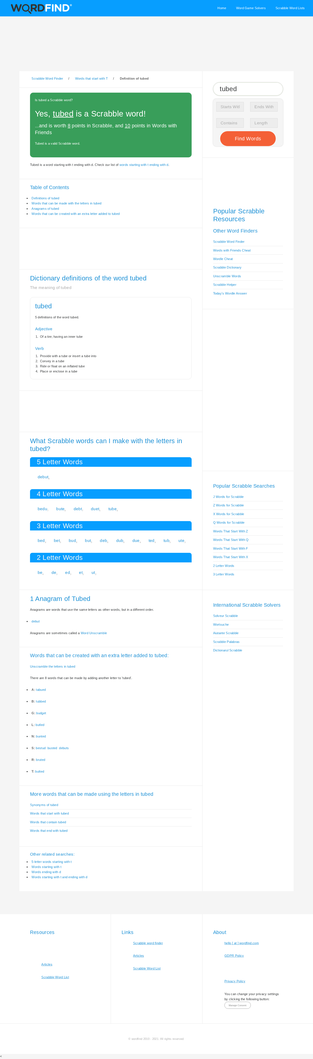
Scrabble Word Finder (229, 241)
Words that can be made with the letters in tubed (66, 203)
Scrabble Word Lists (290, 8)
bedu (42, 509)
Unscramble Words (227, 276)
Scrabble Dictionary (227, 267)
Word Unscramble (94, 633)
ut (93, 572)
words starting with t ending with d (143, 165)
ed (67, 572)
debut (43, 477)
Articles (46, 964)
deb (103, 540)
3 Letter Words (223, 574)
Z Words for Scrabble (228, 505)
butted (39, 771)
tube (112, 509)
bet (57, 540)
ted (152, 540)
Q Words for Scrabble (229, 522)
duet (95, 509)
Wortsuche (221, 624)
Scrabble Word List (55, 977)
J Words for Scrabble (228, 497)
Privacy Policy (234, 981)
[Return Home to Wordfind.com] (40, 13)
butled (40, 725)
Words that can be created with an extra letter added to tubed (76, 214)
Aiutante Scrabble (226, 633)
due (136, 540)
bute (60, 509)
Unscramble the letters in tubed (52, 666)
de (54, 572)
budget (41, 713)
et (81, 572)
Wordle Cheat (223, 259)
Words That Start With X (230, 557)
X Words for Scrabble (228, 514)
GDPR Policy (234, 955)
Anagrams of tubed (45, 208)
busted (52, 748)
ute (181, 540)
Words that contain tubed (48, 822)
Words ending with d (46, 872)
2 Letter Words (223, 566)
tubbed (41, 701)
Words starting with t (46, 867)
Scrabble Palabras (226, 642)
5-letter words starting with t (52, 862)
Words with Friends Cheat (232, 250)
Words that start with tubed (49, 813)
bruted (40, 760)
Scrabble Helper (225, 284)
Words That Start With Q (231, 540)
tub (166, 540)
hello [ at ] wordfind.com (241, 943)
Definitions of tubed (45, 198)
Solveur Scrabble (225, 616)
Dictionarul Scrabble (227, 650)
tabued (41, 689)
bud (72, 540)
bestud (41, 748)
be (40, 572)
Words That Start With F (230, 548)
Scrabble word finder (148, 943)
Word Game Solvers (251, 8)
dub (119, 540)
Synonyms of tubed (44, 805)
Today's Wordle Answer (230, 293)
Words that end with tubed (49, 830)
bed (41, 540)
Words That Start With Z (230, 531)
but (88, 540)
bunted (41, 736)
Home (221, 8)
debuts (64, 748)
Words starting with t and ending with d (59, 877)
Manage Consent (237, 1005)
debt (78, 509)
